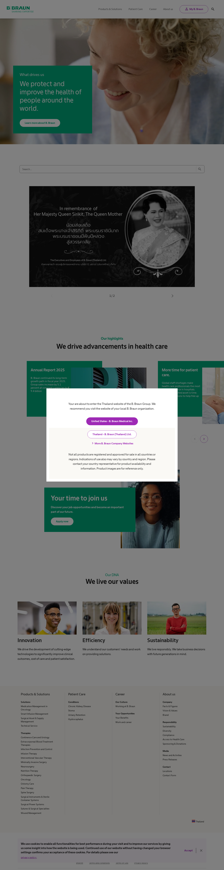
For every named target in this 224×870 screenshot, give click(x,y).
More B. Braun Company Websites (112, 443)
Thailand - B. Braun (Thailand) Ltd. (112, 434)
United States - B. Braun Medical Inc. (112, 421)
